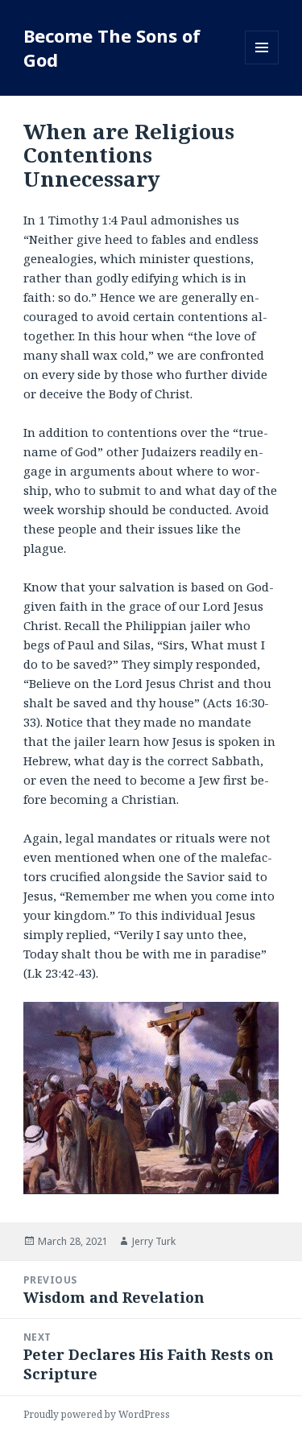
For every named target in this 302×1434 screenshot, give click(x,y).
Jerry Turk (154, 1241)
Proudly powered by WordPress (96, 1414)
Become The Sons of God (112, 47)
